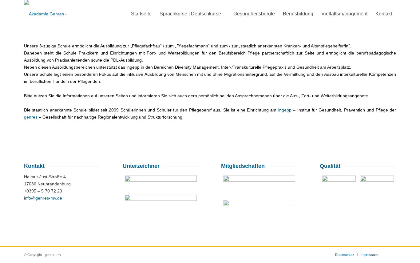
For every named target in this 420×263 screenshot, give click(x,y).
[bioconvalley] (259, 185)
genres (31, 117)
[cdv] (161, 182)
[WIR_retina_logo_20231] (161, 203)
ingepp (284, 109)
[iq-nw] (259, 209)
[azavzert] (339, 191)
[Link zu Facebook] (391, 254)
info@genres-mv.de (43, 198)
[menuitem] (141, 14)
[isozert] (377, 192)
